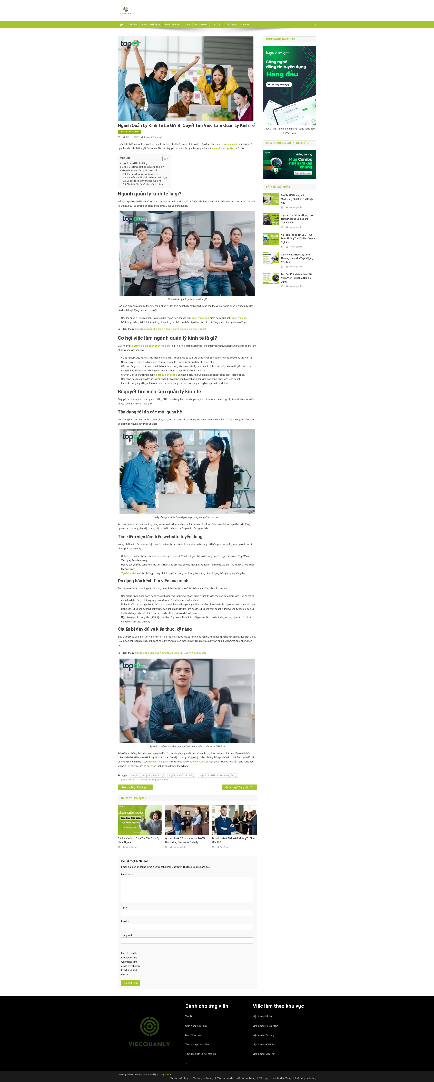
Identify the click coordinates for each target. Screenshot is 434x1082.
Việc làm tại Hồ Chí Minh (265, 1026)
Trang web (127, 935)
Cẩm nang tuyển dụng (203, 1078)
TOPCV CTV (132, 137)
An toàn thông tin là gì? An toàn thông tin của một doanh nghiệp (298, 238)
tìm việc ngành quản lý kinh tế (154, 779)
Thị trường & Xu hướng (237, 24)
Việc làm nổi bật (151, 24)
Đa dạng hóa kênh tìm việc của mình (144, 181)
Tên (124, 907)
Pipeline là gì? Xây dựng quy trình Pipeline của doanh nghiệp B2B (297, 219)
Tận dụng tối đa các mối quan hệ (142, 174)
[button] (163, 159)
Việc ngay (263, 1078)
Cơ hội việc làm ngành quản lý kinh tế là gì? (143, 167)
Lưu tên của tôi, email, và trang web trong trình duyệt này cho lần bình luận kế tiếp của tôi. (130, 964)
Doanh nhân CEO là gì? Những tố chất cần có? (233, 840)
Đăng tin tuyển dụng (179, 1078)
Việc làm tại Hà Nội (262, 1016)
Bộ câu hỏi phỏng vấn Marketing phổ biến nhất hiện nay (297, 199)
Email (125, 921)
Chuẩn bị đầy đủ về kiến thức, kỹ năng (145, 184)
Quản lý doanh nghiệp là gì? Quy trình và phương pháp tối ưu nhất (170, 329)
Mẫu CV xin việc (193, 1035)
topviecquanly (132, 847)
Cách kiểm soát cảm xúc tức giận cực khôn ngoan (139, 840)
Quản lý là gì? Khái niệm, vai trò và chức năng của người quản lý (185, 840)
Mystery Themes (165, 1074)
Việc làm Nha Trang (282, 1078)
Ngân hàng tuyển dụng (305, 1078)
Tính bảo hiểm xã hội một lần (200, 1054)
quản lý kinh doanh (166, 374)
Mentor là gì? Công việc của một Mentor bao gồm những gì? (241, 787)
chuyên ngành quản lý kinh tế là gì (147, 775)
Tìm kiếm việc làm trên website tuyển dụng (147, 177)
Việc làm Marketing (246, 1078)
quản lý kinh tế (127, 779)
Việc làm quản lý (225, 1078)
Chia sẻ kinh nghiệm (196, 24)
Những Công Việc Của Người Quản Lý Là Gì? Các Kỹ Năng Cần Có (170, 653)
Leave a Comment (153, 137)
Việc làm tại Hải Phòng (264, 1044)
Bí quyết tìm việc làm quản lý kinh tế (139, 170)
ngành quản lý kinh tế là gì (181, 775)
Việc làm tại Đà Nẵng (263, 1035)
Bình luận (127, 874)
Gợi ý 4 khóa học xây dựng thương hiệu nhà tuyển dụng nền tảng (297, 258)
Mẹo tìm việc (172, 24)
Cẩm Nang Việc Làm (196, 1026)
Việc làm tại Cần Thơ (263, 1054)
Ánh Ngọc (224, 847)
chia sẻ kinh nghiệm (223, 148)
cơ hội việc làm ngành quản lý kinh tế (150, 345)
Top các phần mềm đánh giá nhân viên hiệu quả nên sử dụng (296, 278)
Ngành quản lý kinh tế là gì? (135, 163)
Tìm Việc (132, 24)
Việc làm (189, 1016)
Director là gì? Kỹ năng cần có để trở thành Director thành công (137, 787)
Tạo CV (216, 24)
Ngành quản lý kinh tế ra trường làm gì (218, 775)
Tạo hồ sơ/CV (128, 573)
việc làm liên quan (158, 761)
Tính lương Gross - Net (197, 1044)
